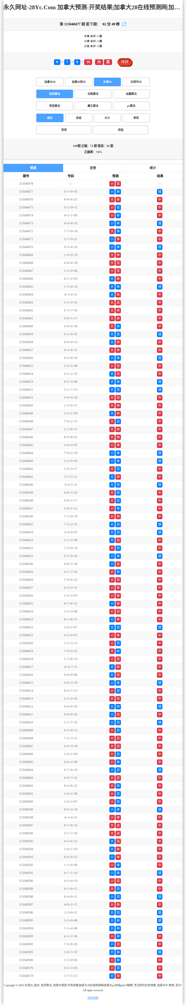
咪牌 (124, 62)
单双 (136, 118)
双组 (120, 130)
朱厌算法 (54, 94)
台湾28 (107, 82)
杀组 (78, 118)
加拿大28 (49, 82)
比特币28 (136, 82)
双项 (64, 130)
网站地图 (93, 998)
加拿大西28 (79, 82)
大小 (107, 118)
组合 (50, 118)
